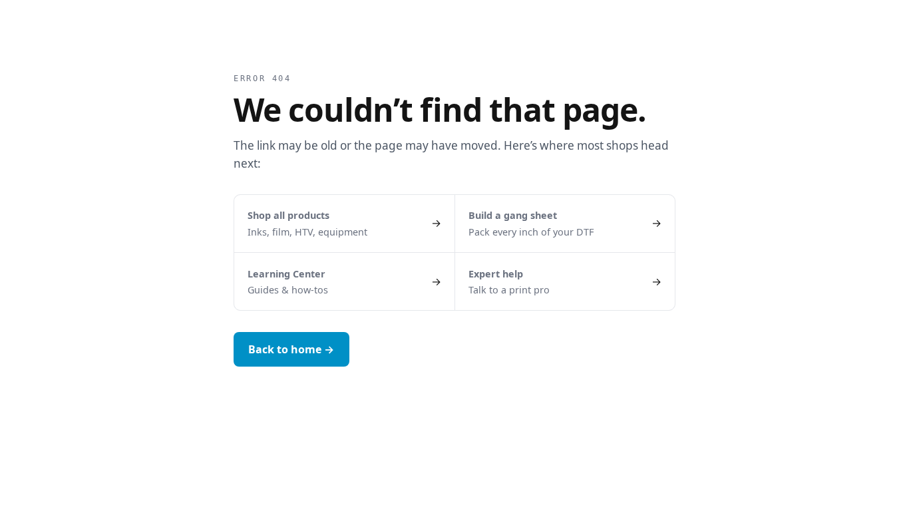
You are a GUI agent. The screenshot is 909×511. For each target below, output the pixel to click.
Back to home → (291, 349)
